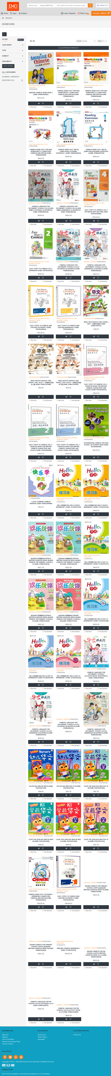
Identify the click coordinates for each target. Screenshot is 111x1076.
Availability (7, 61)
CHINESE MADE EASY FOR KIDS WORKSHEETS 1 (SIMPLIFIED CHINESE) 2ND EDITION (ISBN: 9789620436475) (68, 93)
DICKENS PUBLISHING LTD (36, 782)
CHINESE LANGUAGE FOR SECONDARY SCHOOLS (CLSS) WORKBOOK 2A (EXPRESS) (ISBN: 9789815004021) (96, 267)
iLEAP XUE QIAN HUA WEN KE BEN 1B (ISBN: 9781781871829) (41, 840)
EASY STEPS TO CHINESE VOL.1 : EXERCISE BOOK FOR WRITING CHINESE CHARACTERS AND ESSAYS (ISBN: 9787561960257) (68, 447)
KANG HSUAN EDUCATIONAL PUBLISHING (37, 86)
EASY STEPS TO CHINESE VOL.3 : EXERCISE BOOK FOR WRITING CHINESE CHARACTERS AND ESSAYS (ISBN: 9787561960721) (96, 387)
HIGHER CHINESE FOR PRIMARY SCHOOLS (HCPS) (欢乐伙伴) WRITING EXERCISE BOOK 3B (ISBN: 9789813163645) (40, 954)
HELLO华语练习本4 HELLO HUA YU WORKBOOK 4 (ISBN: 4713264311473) (96, 563)
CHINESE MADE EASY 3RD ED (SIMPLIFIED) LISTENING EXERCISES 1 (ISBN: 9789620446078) (68, 151)
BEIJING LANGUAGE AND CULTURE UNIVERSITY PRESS (94, 204)
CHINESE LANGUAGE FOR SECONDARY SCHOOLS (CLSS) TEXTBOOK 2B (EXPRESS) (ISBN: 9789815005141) (68, 732)
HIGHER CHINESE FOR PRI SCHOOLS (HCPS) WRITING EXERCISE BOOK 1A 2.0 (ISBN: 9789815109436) (96, 954)
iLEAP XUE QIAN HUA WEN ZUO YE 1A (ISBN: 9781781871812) (96, 840)
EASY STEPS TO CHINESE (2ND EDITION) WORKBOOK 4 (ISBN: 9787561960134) (68, 327)
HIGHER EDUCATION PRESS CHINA (94, 437)
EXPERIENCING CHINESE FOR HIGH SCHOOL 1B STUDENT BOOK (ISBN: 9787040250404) (96, 445)
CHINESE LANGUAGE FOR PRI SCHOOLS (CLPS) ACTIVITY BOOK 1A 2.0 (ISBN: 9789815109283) (68, 1010)
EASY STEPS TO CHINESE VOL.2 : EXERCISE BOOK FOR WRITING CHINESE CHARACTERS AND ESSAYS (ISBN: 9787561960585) (41, 447)
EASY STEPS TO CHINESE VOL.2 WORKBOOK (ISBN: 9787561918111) (41, 269)
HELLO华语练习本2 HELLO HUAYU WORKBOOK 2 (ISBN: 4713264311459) (96, 506)
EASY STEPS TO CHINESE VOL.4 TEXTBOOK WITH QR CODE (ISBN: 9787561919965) (96, 212)
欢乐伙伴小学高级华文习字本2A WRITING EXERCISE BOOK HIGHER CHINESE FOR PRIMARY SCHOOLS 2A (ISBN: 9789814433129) (41, 618)
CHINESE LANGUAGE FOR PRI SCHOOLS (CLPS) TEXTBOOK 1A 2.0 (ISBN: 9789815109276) (41, 1010)
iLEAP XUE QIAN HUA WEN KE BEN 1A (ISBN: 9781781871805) (68, 840)
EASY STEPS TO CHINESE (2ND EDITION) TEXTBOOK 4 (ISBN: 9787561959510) (41, 327)
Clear (21, 40)
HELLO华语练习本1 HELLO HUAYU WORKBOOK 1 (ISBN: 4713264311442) (68, 506)
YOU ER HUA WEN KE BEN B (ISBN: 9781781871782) (41, 787)
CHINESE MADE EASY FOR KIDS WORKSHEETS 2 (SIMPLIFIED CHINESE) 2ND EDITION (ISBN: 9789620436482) (96, 93)
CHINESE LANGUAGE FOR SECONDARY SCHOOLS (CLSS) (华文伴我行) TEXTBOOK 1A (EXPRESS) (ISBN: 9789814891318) (40, 209)
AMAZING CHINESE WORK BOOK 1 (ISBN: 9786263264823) (41, 93)
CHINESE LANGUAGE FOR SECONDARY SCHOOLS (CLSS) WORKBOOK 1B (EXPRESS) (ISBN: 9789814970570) (41, 732)
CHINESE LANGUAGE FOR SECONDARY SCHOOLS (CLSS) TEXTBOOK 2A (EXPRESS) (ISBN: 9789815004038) (68, 267)
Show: (100, 41)
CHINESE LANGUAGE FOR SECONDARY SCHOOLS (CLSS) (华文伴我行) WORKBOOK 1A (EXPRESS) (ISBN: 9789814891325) (68, 209)
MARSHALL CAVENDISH (35, 203)
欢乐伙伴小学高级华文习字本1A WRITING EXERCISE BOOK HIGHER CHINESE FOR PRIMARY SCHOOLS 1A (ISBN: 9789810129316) (41, 561)
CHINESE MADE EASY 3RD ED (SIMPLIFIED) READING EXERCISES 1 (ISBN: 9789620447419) (96, 151)
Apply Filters (8, 66)
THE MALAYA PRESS (89, 318)
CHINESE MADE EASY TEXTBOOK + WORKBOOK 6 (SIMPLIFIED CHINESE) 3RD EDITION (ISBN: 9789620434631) (41, 897)
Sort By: (79, 41)
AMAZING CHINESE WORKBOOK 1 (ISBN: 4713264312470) (68, 956)
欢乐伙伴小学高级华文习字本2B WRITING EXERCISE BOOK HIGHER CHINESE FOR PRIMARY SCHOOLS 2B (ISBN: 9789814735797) (68, 618)
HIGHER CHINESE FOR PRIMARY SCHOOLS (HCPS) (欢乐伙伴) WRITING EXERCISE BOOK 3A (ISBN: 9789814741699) (96, 895)
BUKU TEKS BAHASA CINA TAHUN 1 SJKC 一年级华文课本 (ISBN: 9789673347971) (96, 324)
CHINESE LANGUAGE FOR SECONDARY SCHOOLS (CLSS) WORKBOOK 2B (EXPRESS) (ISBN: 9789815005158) (96, 732)
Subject (5, 56)
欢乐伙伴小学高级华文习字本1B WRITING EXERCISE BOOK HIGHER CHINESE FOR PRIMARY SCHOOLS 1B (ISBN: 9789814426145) (68, 561)
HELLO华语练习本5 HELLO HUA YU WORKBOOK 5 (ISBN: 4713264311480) (96, 620)
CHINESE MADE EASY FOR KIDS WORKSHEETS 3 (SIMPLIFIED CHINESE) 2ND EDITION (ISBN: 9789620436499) (41, 152)
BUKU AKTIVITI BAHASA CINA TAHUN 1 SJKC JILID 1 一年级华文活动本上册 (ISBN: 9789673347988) (41, 382)
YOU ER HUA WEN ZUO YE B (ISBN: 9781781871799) (68, 787)
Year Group (7, 45)
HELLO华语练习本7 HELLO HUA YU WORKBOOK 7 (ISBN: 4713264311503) (68, 677)
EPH (30, 498)
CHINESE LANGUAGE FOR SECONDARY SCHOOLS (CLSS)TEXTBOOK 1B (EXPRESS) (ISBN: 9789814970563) (96, 675)
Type (4, 50)
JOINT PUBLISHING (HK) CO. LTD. (66, 85)
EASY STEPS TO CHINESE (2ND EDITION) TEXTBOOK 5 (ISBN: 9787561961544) (68, 898)
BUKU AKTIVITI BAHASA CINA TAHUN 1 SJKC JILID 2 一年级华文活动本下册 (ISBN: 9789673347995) (68, 382)
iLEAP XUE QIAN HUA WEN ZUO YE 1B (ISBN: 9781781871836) (96, 787)
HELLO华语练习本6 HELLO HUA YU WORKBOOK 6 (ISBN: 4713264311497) (40, 677)
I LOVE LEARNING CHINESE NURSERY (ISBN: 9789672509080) (41, 502)
